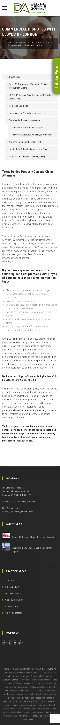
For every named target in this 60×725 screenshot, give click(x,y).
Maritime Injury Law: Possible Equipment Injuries (32, 550)
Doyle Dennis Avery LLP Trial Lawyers (36, 669)
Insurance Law (13, 77)
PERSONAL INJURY (13, 593)
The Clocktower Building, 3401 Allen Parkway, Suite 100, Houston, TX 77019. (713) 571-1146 (18, 491)
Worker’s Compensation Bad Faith (25, 142)
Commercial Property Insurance (24, 120)
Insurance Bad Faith (18, 106)
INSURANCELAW (12, 587)
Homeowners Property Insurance (25, 113)
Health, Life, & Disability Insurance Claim (28, 149)
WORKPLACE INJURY (14, 600)
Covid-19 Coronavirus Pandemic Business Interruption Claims (29, 86)
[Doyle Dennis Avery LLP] (30, 8)
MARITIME (9, 580)
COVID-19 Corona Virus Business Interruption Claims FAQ (31, 97)
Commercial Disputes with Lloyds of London (32, 134)
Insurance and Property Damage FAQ (27, 156)
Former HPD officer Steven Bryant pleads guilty (33, 537)
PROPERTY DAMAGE (14, 613)
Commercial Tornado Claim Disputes (28, 127)
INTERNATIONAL (12, 606)
